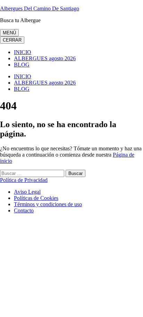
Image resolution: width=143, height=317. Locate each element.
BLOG (22, 65)
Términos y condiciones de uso (48, 204)
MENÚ (9, 32)
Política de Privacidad (24, 180)
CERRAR (12, 40)
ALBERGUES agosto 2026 (45, 58)
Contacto (24, 210)
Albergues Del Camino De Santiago (39, 8)
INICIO (22, 52)
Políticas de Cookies (36, 198)
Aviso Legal (27, 192)
